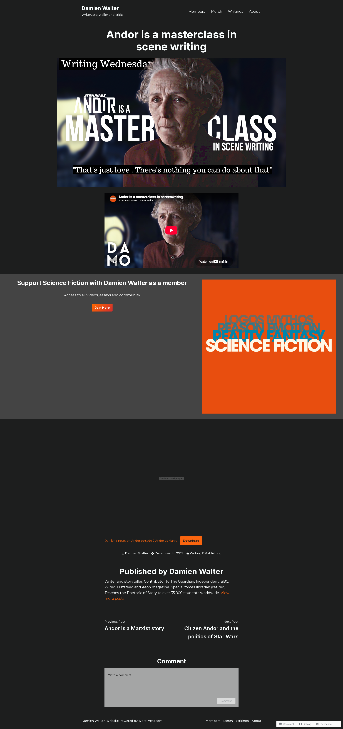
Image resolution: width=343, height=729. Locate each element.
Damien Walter (100, 8)
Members (196, 11)
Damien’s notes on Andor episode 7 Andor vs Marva (141, 540)
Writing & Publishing (206, 553)
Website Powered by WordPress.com (134, 721)
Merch (216, 11)
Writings (235, 11)
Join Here (102, 307)
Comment (226, 700)
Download (191, 540)
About (254, 11)
